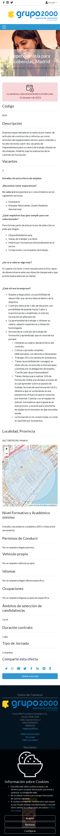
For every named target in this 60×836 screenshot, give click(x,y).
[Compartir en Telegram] (6, 668)
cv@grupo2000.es (30, 728)
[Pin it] (43, 668)
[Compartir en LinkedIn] (37, 668)
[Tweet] (24, 668)
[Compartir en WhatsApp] (12, 668)
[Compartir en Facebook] (31, 668)
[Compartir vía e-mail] (18, 668)
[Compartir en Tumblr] (50, 668)
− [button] (7, 453)
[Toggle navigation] (4, 27)
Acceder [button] (52, 2)
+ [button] (7, 449)
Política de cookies (30, 740)
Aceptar (30, 818)
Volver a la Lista (30, 676)
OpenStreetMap (42, 505)
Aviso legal (30, 737)
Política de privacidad (30, 734)
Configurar (30, 830)
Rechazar (30, 824)
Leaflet (30, 505)
